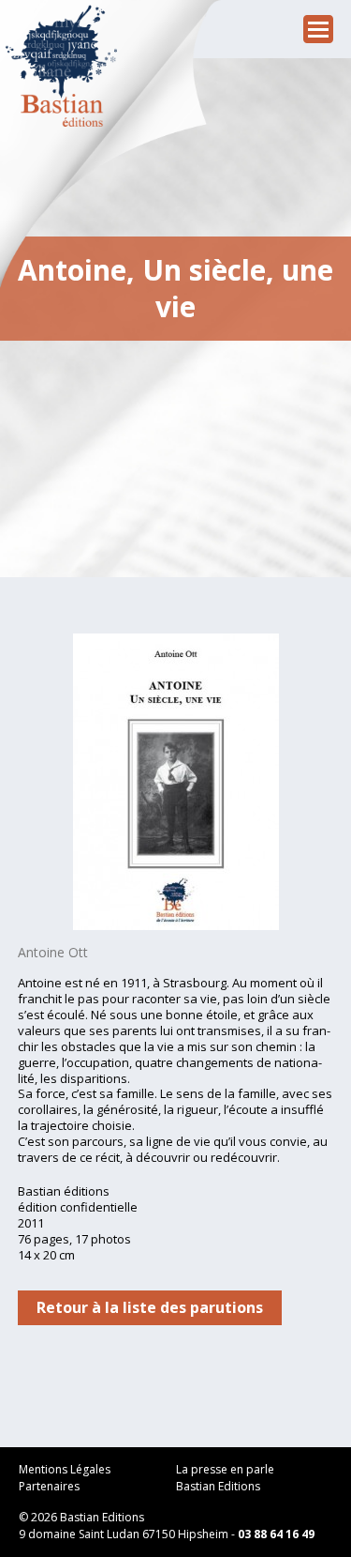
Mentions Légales (64, 1469)
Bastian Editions (218, 1486)
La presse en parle (225, 1469)
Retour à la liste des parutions (150, 1307)
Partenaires (49, 1486)
